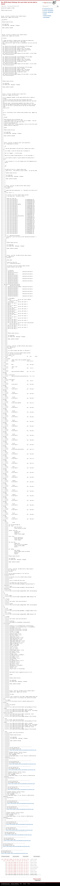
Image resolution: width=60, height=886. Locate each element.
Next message (36, 856)
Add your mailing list (15, 883)
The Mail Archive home (48, 8)
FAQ (21, 883)
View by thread (16, 856)
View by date (25, 856)
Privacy (28, 883)
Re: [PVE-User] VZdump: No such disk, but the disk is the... (16, 859)
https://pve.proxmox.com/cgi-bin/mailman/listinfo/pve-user (22, 763)
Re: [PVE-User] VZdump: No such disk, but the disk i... (17, 860)
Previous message (5, 856)
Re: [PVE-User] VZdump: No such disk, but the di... (18, 862)
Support (24, 883)
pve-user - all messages (48, 10)
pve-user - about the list (48, 12)
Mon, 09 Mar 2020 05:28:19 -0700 (13, 6)
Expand (45, 13)
